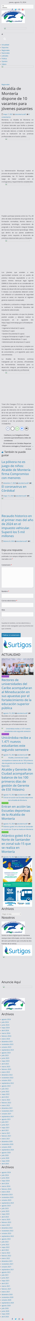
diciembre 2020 (7, 1141)
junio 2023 (5, 1058)
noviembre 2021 (7, 1111)
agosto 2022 (6, 1086)
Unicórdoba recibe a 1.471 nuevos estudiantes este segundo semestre (16, 743)
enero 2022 (6, 1105)
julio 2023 (5, 1055)
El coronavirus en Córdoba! (14, 488)
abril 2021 (5, 1130)
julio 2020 (5, 1155)
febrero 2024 (6, 1036)
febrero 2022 (6, 1103)
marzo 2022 (6, 1100)
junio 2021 (5, 1125)
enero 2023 (6, 1072)
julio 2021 (5, 1122)
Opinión (4, 61)
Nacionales (6, 53)
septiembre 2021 (8, 1116)
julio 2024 (5, 1022)
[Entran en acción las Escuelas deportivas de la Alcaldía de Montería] (17, 797)
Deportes (5, 47)
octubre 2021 (6, 1114)
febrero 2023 (6, 1069)
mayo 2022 (5, 1094)
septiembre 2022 (8, 1083)
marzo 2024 (6, 1033)
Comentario (7, 565)
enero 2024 (6, 1039)
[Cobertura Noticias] (2, 34)
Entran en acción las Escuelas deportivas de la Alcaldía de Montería (16, 812)
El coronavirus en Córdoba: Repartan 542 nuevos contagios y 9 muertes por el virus (17, 446)
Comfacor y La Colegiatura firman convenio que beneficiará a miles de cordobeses (16, 438)
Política (4, 59)
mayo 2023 (5, 1061)
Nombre (5, 591)
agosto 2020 (6, 1152)
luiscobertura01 (21, 114)
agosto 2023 (6, 1053)
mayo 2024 (5, 1028)
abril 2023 (5, 1064)
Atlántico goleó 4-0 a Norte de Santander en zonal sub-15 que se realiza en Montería (16, 843)
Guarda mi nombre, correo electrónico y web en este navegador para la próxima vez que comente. (17, 626)
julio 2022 (5, 1089)
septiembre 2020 (8, 1150)
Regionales (6, 50)
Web (3, 610)
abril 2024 (5, 1030)
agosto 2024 (6, 1019)
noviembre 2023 (7, 1044)
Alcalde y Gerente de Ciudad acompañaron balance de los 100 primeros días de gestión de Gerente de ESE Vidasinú (17, 779)
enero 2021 (6, 1139)
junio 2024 (5, 1025)
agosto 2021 (6, 1119)
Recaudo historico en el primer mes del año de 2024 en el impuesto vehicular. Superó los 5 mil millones (17, 526)
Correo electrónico (9, 601)
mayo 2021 (5, 1128)
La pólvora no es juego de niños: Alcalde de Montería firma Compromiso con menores (16, 470)
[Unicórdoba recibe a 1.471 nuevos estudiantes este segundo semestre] (17, 729)
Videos (4, 64)
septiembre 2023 (8, 1050)
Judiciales (5, 56)
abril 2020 (5, 1164)
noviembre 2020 (7, 1144)
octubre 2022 (6, 1080)
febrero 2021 (6, 1136)
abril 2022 (5, 1097)
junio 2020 (5, 1158)
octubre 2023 (6, 1047)
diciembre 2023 (7, 1041)
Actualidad (5, 45)
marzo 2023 (6, 1067)
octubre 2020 (6, 1147)
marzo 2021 (6, 1133)
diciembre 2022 (7, 1075)
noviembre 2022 (7, 1078)
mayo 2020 (5, 1161)
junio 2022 (5, 1091)
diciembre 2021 (7, 1108)
